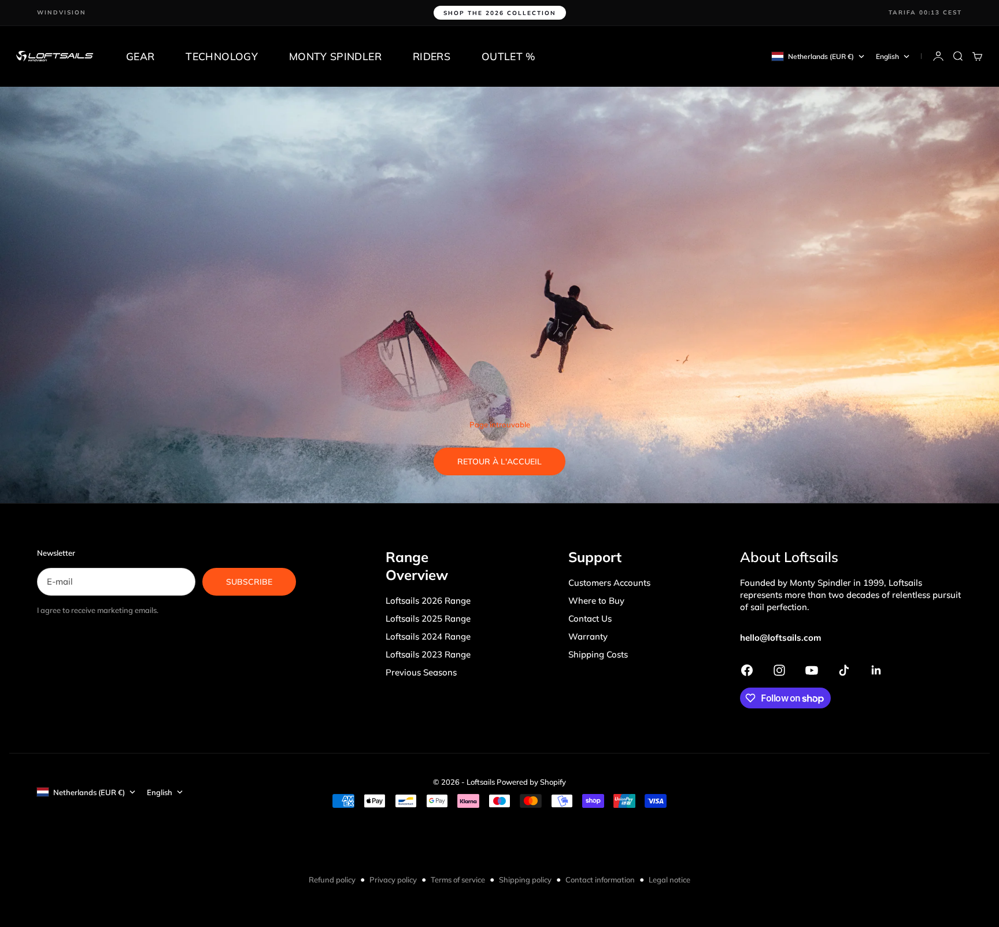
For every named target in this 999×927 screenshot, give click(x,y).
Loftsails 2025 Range (428, 618)
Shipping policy (525, 879)
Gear (140, 56)
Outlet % (509, 56)
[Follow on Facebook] (747, 670)
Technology (222, 56)
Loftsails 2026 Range (428, 600)
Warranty (588, 636)
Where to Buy (596, 600)
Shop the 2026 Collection (499, 13)
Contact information (600, 879)
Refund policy (332, 879)
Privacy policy (393, 879)
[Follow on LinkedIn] (876, 670)
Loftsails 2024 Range (428, 636)
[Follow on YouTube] (812, 670)
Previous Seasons (421, 672)
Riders (431, 56)
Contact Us (590, 618)
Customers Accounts (609, 582)
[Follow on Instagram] (779, 670)
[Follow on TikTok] (844, 670)
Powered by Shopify (531, 781)
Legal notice (669, 879)
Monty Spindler (335, 56)
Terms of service (458, 879)
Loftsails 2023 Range (428, 654)
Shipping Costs (598, 654)
